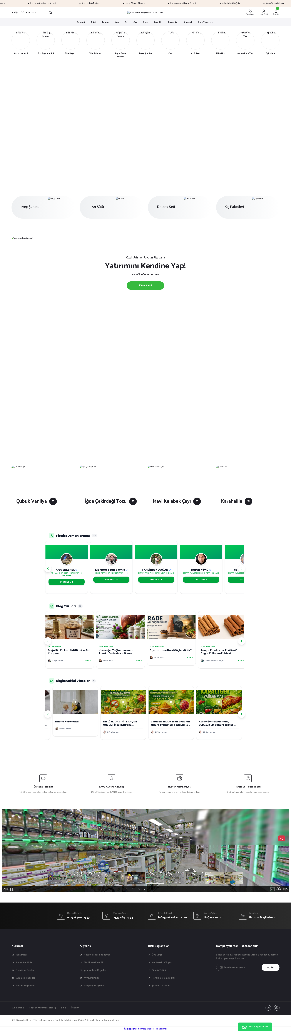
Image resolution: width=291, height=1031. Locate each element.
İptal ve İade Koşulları (95, 970)
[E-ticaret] (145, 1028)
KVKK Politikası (92, 978)
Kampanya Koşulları (94, 986)
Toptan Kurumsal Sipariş (42, 1008)
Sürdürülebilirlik (23, 962)
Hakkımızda (21, 955)
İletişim (75, 1008)
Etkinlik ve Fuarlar (24, 970)
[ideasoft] (130, 1028)
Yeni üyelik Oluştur (162, 962)
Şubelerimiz (18, 1008)
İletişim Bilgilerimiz (25, 986)
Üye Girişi (157, 955)
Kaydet (270, 967)
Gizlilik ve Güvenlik (94, 962)
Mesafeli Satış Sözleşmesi (97, 955)
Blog (63, 1008)
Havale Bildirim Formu (163, 978)
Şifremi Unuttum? (161, 986)
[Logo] (145, 12)
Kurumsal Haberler (25, 978)
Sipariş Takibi (159, 970)
